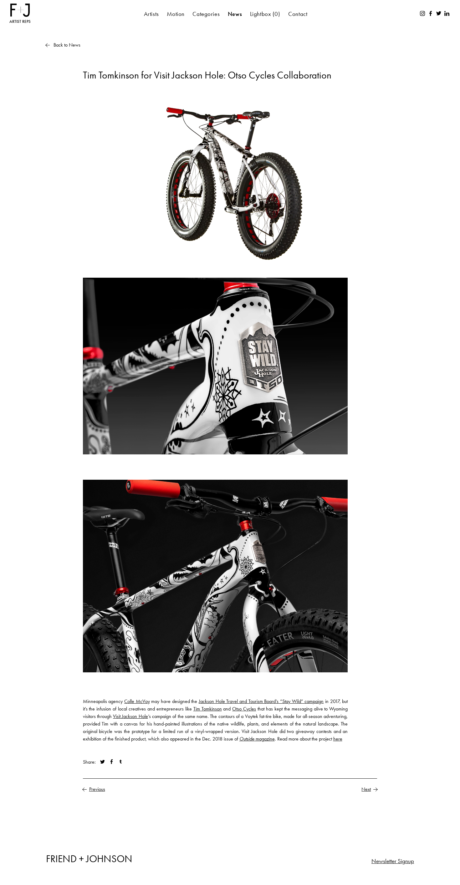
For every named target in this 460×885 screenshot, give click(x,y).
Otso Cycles (244, 708)
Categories (206, 14)
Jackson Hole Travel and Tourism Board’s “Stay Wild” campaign (261, 701)
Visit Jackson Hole (130, 716)
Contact (297, 14)
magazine (257, 739)
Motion (175, 14)
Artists (151, 14)
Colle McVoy (137, 701)
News (235, 14)
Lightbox (265, 14)
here (337, 739)
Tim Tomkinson (207, 708)
